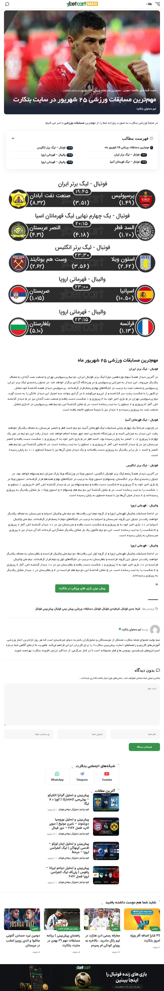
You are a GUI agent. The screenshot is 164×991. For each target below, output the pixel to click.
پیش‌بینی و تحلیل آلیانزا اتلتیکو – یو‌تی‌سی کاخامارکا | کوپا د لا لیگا (68, 799)
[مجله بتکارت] (82, 4)
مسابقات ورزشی (84, 609)
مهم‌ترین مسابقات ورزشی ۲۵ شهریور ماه (127, 147)
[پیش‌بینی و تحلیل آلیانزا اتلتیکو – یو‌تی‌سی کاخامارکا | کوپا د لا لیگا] (106, 802)
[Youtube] (107, 776)
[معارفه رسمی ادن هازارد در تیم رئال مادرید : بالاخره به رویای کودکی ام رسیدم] (102, 919)
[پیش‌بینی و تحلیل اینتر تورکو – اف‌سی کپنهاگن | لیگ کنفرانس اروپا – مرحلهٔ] (106, 851)
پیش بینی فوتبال (64, 609)
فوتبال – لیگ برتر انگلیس (51, 147)
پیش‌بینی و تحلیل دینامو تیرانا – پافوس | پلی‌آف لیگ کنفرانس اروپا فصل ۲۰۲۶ (67, 872)
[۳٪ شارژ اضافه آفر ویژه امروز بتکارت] (142, 919)
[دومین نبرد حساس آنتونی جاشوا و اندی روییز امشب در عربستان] (22, 919)
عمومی (126, 90)
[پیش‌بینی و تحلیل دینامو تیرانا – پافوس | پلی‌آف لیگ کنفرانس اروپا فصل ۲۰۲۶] (106, 875)
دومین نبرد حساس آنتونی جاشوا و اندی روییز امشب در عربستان (23, 940)
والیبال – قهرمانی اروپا (53, 155)
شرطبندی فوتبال (111, 609)
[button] (156, 4)
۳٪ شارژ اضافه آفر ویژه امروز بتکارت (145, 938)
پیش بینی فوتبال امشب (68, 928)
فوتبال (97, 609)
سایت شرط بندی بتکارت (144, 90)
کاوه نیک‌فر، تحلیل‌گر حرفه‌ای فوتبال (74, 809)
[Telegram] (82, 776)
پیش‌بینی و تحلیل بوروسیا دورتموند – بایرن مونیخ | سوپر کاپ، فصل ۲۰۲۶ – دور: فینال (69, 823)
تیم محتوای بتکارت (146, 109)
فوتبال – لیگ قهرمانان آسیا (125, 162)
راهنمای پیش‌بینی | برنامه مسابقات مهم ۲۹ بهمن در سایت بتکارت (63, 940)
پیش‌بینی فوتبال (44, 609)
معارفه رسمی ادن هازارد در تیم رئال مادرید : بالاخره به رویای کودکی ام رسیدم (102, 940)
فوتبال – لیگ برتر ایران (127, 154)
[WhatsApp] (57, 776)
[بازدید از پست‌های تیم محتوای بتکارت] (155, 630)
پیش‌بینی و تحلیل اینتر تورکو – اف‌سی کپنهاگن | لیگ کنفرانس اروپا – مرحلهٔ (69, 848)
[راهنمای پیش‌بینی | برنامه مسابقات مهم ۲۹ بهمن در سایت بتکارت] (62, 919)
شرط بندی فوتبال (130, 609)
